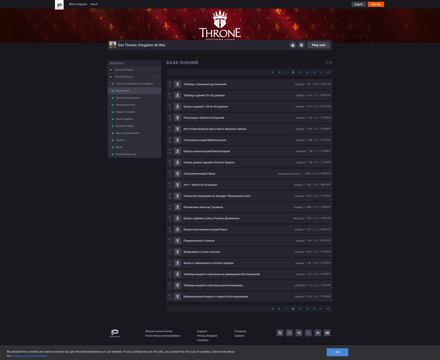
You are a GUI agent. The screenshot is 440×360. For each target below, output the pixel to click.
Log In (358, 4)
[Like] (170, 82)
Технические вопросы (128, 97)
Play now (318, 45)
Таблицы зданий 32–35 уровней (204, 95)
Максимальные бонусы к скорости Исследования (216, 296)
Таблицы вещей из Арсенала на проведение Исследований (222, 274)
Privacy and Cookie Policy (29, 355)
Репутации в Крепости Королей (204, 117)
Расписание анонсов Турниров (203, 207)
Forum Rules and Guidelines (162, 335)
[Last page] (328, 72)
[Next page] (321, 72)
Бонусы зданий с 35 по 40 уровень (206, 106)
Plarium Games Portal (158, 331)
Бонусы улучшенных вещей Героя (205, 229)
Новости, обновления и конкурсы (134, 83)
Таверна (120, 140)
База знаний (122, 90)
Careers (239, 335)
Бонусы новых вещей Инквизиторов (207, 151)
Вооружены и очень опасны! (202, 251)
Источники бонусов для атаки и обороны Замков (215, 128)
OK (337, 352)
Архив (119, 147)
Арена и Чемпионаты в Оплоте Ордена (209, 263)
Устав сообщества (126, 154)
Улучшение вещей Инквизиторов (205, 140)
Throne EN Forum (123, 69)
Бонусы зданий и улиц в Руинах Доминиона (211, 218)
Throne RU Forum (123, 76)
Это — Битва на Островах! (200, 184)
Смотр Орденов (124, 119)
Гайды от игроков (125, 112)
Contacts (202, 340)
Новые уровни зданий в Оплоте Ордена (209, 162)
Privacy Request (207, 335)
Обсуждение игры (125, 104)
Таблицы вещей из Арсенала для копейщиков (213, 285)
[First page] (272, 72)
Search (94, 4)
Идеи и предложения (127, 133)
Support (202, 331)
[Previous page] (279, 72)
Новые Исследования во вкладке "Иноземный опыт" (217, 196)
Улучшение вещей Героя (199, 173)
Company (240, 331)
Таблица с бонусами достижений (205, 84)
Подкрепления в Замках (199, 240)
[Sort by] (330, 63)
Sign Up (376, 4)
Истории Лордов (125, 126)
